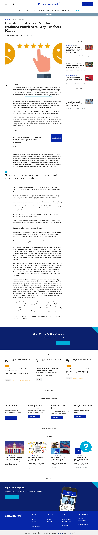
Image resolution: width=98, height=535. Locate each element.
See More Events (49, 390)
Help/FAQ (49, 519)
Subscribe (87, 4)
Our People (34, 521)
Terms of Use (61, 533)
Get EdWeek (65, 514)
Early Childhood (40, 365)
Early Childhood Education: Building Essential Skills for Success (47, 369)
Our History (34, 519)
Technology (55, 10)
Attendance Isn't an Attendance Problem (79, 369)
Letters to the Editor (51, 517)
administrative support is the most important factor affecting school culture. (37, 203)
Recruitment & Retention (16, 365)
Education (8, 19)
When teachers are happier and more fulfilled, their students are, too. (28, 145)
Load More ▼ (49, 478)
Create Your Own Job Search (48, 428)
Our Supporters (35, 524)
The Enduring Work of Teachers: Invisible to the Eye (74, 79)
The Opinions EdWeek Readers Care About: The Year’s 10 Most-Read (58, 459)
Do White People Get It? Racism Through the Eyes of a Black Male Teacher (75, 65)
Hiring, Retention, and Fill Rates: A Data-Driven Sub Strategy (17, 370)
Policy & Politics (30, 10)
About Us (34, 514)
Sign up (63, 342)
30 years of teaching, (28, 101)
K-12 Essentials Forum (50, 365)
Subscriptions (65, 517)
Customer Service (51, 521)
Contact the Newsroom (52, 524)
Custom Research (81, 527)
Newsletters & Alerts (66, 519)
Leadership (19, 10)
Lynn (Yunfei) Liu (77, 467)
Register (8, 380)
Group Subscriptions (66, 521)
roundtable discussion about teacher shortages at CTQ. (38, 96)
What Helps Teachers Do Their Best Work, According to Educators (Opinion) (27, 139)
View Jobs (10, 417)
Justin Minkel (69, 83)
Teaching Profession (71, 75)
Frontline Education (25, 380)
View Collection (79, 88)
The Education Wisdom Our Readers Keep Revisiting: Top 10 (35, 459)
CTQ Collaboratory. (37, 94)
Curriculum (69, 45)
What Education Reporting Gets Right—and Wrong (13, 458)
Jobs (69, 10)
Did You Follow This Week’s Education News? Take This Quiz (81, 459)
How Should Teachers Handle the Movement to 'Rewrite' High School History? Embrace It (74, 50)
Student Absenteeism (77, 365)
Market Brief (77, 10)
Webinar (26, 365)
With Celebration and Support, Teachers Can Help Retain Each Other (75, 103)
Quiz (81, 455)
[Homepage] (49, 4)
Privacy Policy (71, 532)
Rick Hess (7, 467)
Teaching (15, 135)
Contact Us (50, 514)
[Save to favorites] (6, 89)
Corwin (83, 378)
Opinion (63, 10)
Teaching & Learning (43, 10)
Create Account (12, 497)
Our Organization (35, 517)
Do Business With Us (83, 514)
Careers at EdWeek (36, 526)
